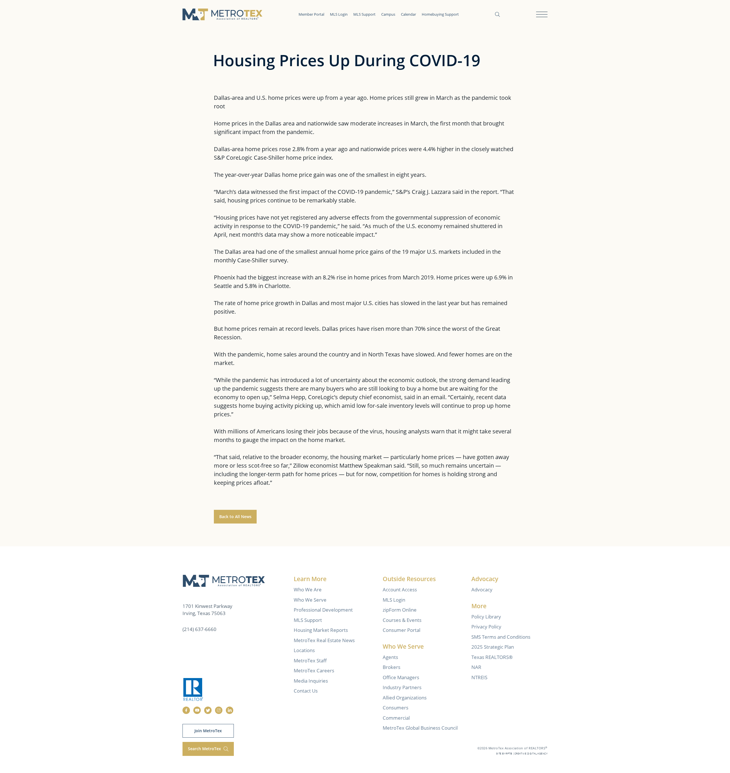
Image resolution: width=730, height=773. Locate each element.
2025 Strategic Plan (492, 647)
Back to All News (235, 516)
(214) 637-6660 (199, 629)
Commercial (396, 718)
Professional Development (323, 609)
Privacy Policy (486, 626)
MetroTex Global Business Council (420, 728)
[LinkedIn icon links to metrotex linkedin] (229, 710)
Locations (304, 650)
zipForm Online (400, 609)
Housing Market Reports (321, 630)
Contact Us (306, 690)
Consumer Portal (401, 630)
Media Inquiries (311, 680)
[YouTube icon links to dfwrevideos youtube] (197, 710)
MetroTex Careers (314, 670)
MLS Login (339, 14)
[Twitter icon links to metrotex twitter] (208, 710)
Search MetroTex (205, 748)
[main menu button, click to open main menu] (542, 14)
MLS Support (364, 14)
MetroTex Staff (310, 660)
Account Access (400, 589)
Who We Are (308, 589)
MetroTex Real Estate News (324, 640)
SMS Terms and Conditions (500, 637)
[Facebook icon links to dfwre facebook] (186, 710)
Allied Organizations (405, 697)
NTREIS (479, 677)
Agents (390, 657)
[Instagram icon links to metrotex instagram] (218, 710)
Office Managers (401, 677)
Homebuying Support (440, 14)
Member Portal (311, 14)
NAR (476, 667)
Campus (388, 14)
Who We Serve (310, 600)
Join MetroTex (208, 730)
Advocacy (481, 589)
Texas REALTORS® (492, 657)
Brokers (391, 667)
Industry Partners (402, 687)
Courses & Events (402, 620)
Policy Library (486, 616)
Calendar (408, 14)
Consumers (395, 707)
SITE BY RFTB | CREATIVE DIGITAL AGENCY (522, 753)
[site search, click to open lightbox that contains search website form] (497, 14)
